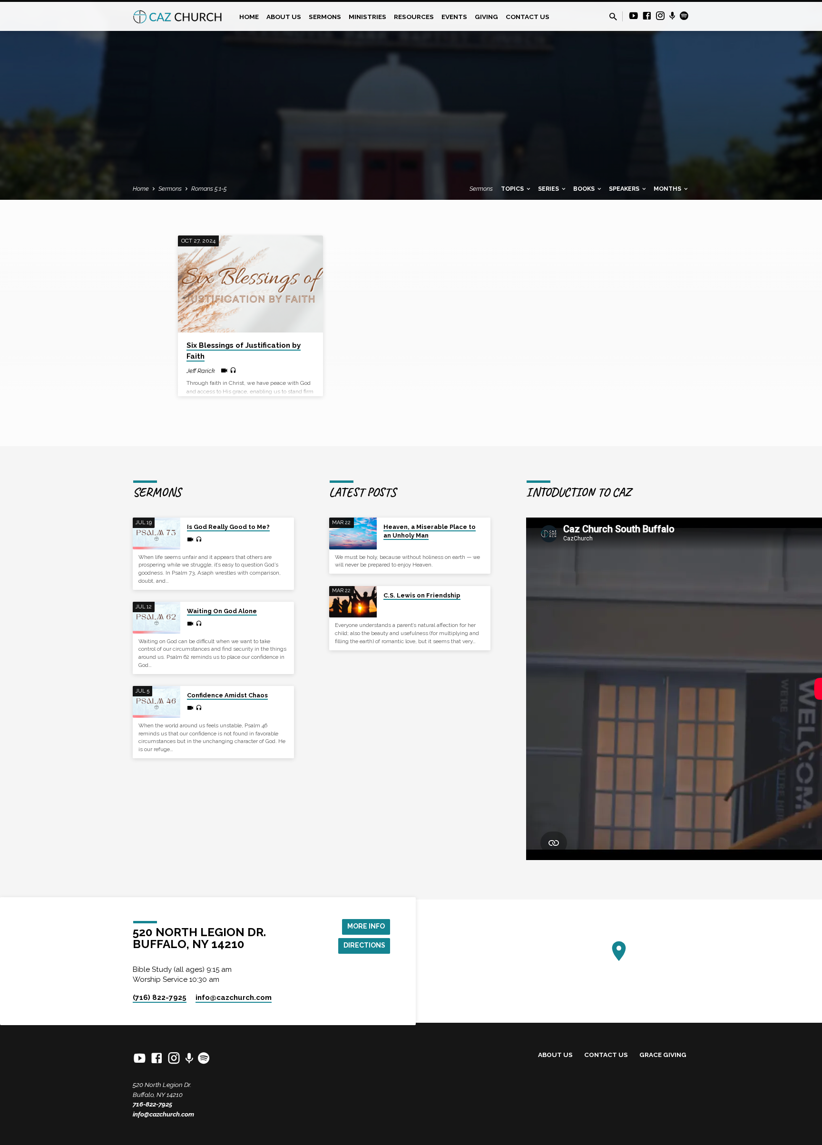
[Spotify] (684, 16)
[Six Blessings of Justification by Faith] (250, 284)
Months (668, 188)
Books (584, 188)
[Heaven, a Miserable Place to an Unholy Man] (353, 533)
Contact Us (527, 16)
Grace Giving (662, 1054)
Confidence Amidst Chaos (227, 695)
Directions (364, 945)
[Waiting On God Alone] (156, 618)
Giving (486, 16)
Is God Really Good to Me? (228, 526)
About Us (283, 16)
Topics (513, 188)
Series (549, 188)
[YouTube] (633, 16)
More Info (366, 926)
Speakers (625, 188)
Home (249, 16)
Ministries (367, 16)
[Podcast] (672, 16)
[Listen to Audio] (233, 370)
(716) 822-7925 (159, 997)
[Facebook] (647, 16)
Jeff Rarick (200, 370)
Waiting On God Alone (222, 611)
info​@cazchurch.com (234, 997)
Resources (414, 16)
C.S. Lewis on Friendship (421, 595)
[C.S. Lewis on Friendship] (353, 602)
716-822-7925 (152, 1104)
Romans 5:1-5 (209, 188)
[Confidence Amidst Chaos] (156, 702)
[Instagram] (660, 16)
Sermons (325, 16)
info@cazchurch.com (163, 1114)
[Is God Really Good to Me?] (156, 533)
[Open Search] (613, 17)
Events (454, 16)
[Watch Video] (224, 370)
